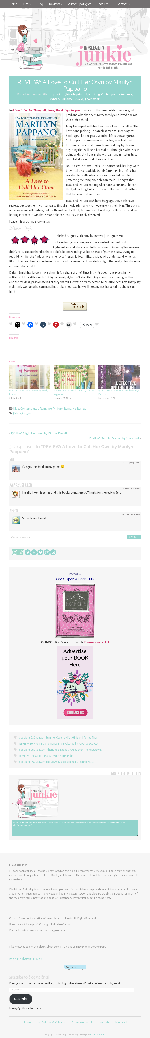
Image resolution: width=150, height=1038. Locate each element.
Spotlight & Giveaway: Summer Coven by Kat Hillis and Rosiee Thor (58, 737)
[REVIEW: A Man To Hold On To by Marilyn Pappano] (74, 377)
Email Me (103, 1022)
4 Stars (16, 413)
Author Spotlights (79, 4)
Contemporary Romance (116, 94)
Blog (40, 4)
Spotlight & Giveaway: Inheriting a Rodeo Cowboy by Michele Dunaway (60, 749)
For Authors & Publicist (51, 1022)
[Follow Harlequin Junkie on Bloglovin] (75, 967)
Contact (123, 4)
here (107, 897)
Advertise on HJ (82, 1022)
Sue (12, 460)
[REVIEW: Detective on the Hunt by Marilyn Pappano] (118, 377)
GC (24, 413)
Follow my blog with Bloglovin (26, 958)
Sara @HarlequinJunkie (74, 94)
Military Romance (61, 99)
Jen (29, 413)
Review (78, 99)
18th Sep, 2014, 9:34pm (131, 489)
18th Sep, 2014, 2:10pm (131, 463)
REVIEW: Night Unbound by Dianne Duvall (39, 433)
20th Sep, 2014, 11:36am (131, 514)
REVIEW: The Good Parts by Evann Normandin (46, 755)
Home (13, 4)
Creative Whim (97, 1034)
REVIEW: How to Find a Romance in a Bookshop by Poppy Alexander (58, 743)
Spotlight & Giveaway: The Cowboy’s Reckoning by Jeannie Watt (56, 761)
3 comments (92, 99)
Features (103, 4)
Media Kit (121, 1022)
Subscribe (20, 999)
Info (26, 4)
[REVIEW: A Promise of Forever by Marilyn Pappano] (29, 377)
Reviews (55, 4)
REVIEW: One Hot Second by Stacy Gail (114, 438)
